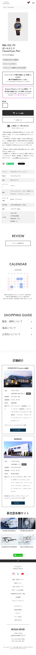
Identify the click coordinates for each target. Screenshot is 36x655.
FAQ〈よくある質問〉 (18, 590)
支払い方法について (18, 586)
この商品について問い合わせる (20, 127)
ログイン (18, 613)
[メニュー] (33, 3)
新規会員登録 (18, 609)
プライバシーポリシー (18, 600)
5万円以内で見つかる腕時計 (10, 59)
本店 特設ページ (18, 503)
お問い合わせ (18, 620)
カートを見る (18, 617)
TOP (4, 7)
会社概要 (18, 597)
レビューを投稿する (18, 243)
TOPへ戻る (18, 560)
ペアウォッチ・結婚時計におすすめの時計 (14, 67)
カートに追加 (19, 113)
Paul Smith (11, 7)
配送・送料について (18, 579)
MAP (28, 393)
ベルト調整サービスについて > (21, 158)
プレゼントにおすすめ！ (9, 64)
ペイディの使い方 (17, 95)
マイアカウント (18, 606)
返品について (18, 583)
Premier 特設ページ (18, 430)
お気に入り (19, 120)
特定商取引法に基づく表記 (18, 593)
